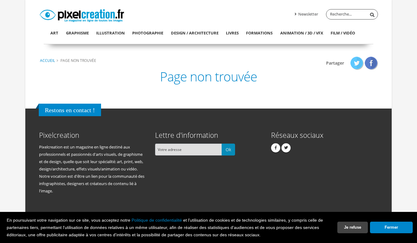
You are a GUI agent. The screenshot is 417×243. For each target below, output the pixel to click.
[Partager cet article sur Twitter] (357, 63)
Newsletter (307, 14)
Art (54, 33)
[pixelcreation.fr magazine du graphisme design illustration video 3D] (82, 14)
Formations (259, 33)
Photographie (147, 33)
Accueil (47, 60)
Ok (228, 149)
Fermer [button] (391, 227)
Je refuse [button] (352, 227)
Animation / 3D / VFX (301, 33)
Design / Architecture (195, 33)
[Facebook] (275, 147)
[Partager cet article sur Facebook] (371, 63)
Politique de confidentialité (157, 220)
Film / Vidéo (343, 33)
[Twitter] (286, 147)
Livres (232, 33)
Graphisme (77, 33)
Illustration (110, 33)
